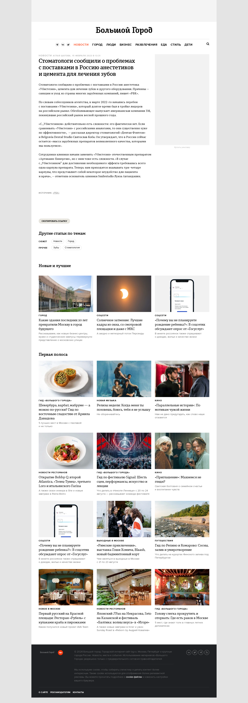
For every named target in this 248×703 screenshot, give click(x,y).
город (71, 241)
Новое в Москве (49, 609)
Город (43, 315)
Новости (45, 55)
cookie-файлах (134, 677)
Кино (158, 400)
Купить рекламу (182, 147)
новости (57, 241)
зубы (56, 247)
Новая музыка (106, 400)
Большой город (47, 653)
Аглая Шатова (62, 56)
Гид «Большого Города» (55, 400)
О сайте (43, 692)
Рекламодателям (60, 692)
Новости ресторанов (53, 472)
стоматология (72, 247)
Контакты (78, 692)
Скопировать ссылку (54, 221)
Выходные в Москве (110, 540)
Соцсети (102, 315)
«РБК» (56, 193)
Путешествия (164, 540)
